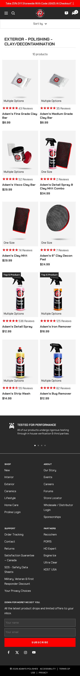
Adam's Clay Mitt (14, 256)
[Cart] (74, 13)
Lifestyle (10, 498)
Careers (49, 484)
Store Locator (53, 498)
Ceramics (10, 491)
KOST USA (50, 569)
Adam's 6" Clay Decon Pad (56, 257)
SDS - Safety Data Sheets (16, 569)
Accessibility (48, 668)
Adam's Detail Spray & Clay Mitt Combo (56, 187)
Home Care (11, 505)
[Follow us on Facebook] (8, 652)
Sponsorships (52, 517)
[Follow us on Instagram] (25, 652)
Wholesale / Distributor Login (58, 507)
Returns (9, 548)
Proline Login (12, 512)
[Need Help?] (66, 13)
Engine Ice (50, 555)
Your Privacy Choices (17, 591)
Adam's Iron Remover (55, 326)
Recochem (50, 534)
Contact (9, 541)
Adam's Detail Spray (17, 326)
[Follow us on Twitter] (17, 652)
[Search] (13, 13)
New (7, 470)
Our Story (50, 470)
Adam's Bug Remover (55, 393)
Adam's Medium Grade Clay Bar (56, 116)
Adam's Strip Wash (16, 393)
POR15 (48, 541)
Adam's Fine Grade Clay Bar (19, 116)
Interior (9, 477)
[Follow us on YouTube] (34, 652)
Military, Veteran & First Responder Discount (19, 581)
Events (48, 477)
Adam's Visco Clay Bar (19, 185)
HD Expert (50, 548)
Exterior (9, 484)
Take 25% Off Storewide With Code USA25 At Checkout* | (40, 3)
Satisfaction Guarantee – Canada (19, 558)
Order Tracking (13, 534)
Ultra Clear (50, 562)
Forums (48, 491)
